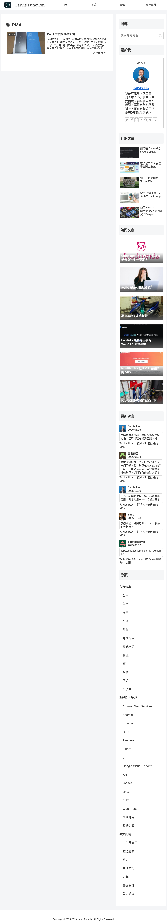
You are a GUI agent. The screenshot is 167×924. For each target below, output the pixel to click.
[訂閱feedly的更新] (150, 119)
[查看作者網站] (127, 119)
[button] (160, 35)
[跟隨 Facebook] (132, 119)
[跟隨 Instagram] (136, 119)
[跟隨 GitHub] (146, 119)
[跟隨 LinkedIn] (141, 119)
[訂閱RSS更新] (155, 119)
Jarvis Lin (141, 88)
